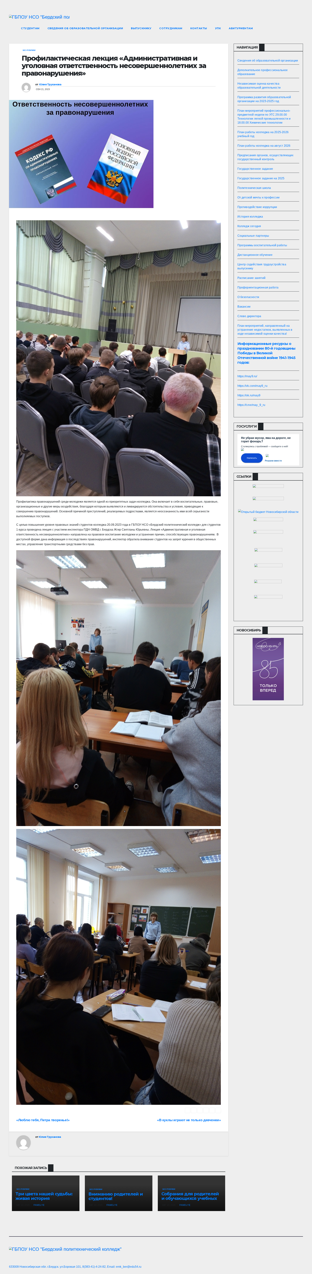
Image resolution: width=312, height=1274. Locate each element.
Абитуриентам (241, 28)
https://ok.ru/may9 (249, 395)
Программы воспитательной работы (262, 245)
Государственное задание (255, 168)
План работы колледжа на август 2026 (264, 145)
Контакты (198, 28)
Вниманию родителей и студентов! (115, 1196)
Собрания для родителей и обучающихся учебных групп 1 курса (190, 1198)
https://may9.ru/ (247, 376)
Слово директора (249, 316)
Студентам (30, 28)
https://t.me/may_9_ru (251, 404)
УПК (218, 28)
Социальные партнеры (253, 235)
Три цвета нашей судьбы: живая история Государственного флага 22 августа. (44, 1200)
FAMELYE (39, 1205)
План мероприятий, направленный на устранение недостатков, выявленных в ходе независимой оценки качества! (264, 329)
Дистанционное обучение (254, 254)
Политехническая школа (254, 187)
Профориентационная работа (258, 287)
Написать (252, 458)
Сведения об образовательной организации (85, 28)
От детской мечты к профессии (258, 197)
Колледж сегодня (249, 226)
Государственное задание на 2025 (261, 178)
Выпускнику (141, 28)
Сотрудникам (170, 28)
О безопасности (248, 297)
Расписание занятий (251, 277)
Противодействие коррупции (257, 207)
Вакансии (244, 306)
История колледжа (250, 216)
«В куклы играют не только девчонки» (189, 1120)
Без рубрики (29, 50)
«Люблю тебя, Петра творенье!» (43, 1120)
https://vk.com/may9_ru (252, 385)
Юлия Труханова (50, 84)
